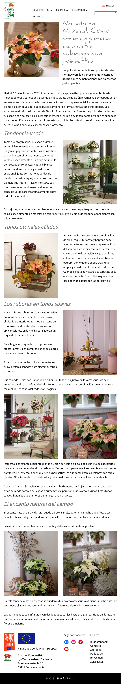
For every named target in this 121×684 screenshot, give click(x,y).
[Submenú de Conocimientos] (51, 10)
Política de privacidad (96, 656)
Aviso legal (96, 662)
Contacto (95, 646)
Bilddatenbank (99, 642)
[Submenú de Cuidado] (67, 10)
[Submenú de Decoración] (87, 10)
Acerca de (96, 650)
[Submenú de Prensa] (42, 16)
